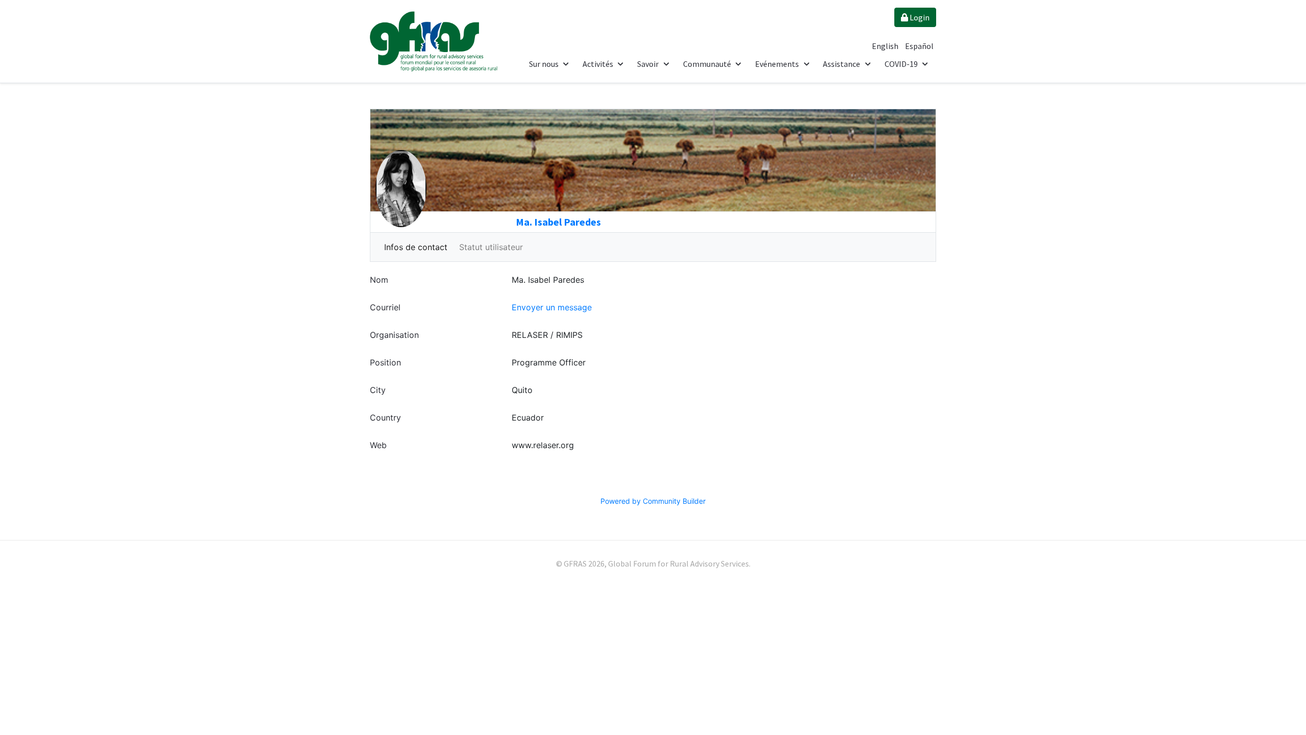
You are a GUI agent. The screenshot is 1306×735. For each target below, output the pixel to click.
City (378, 390)
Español (919, 46)
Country (385, 417)
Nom (379, 280)
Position (385, 362)
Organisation (394, 335)
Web (378, 445)
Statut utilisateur (491, 247)
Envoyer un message (552, 307)
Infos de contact (415, 247)
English (886, 46)
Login (919, 17)
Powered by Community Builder (653, 501)
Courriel (385, 307)
